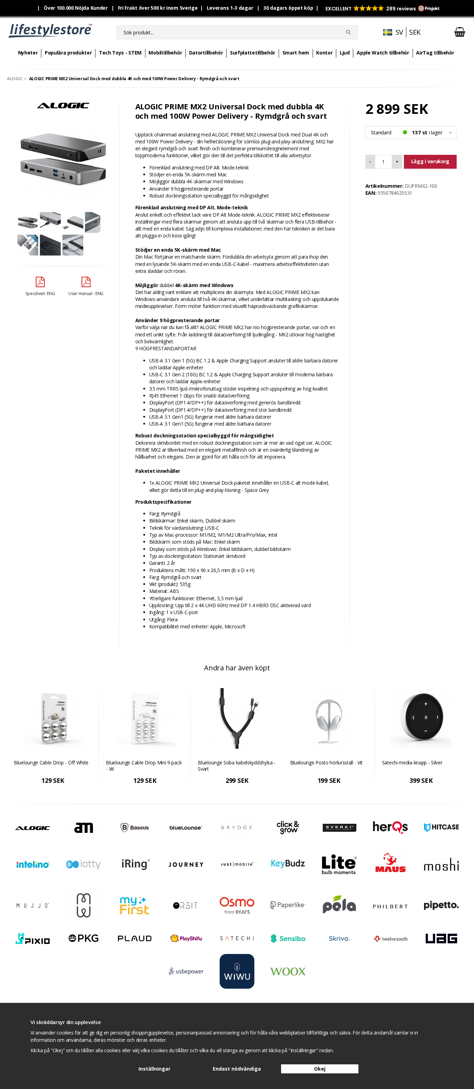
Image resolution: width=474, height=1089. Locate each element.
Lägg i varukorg (430, 161)
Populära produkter (68, 52)
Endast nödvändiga (237, 1068)
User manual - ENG (85, 293)
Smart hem (295, 52)
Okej (319, 1068)
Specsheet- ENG (40, 293)
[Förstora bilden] (63, 159)
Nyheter (28, 52)
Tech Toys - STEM (120, 52)
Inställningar (154, 1068)
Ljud (345, 52)
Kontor (324, 52)
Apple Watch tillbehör (383, 52)
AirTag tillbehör (435, 52)
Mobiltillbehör (165, 52)
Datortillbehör (206, 52)
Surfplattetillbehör (252, 52)
